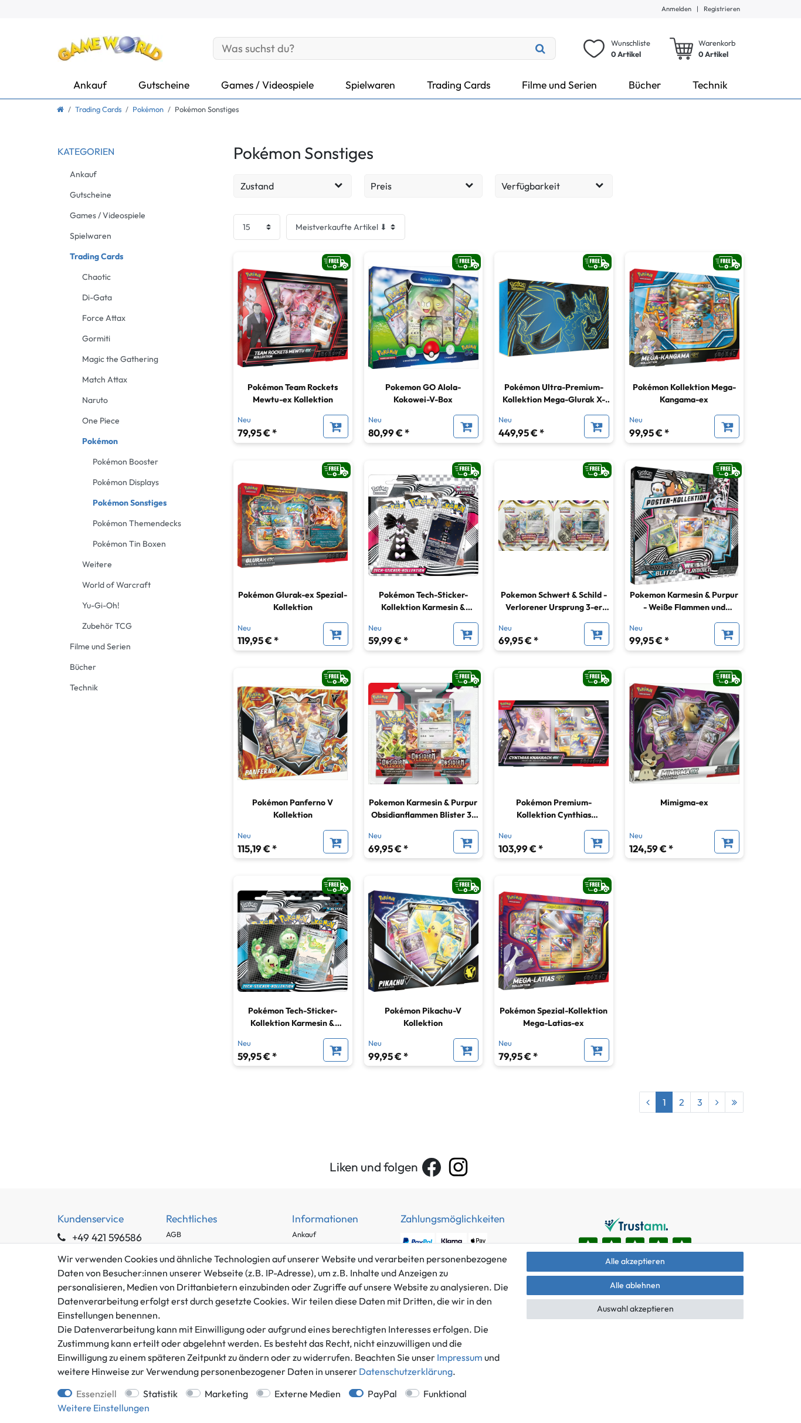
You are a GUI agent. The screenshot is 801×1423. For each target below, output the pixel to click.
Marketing (226, 1394)
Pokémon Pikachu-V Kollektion (423, 1016)
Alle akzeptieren (635, 1261)
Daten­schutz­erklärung (406, 1371)
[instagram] (458, 1167)
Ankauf (90, 85)
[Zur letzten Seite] (734, 1102)
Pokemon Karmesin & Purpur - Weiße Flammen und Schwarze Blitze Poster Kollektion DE (684, 601)
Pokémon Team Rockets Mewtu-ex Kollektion (292, 393)
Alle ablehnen (635, 1285)
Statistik (160, 1394)
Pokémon (148, 109)
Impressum (460, 1357)
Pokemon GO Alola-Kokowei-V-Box (423, 393)
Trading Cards (458, 85)
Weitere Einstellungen (103, 1408)
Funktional (445, 1394)
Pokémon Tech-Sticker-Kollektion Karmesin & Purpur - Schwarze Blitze (293, 1017)
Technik (710, 85)
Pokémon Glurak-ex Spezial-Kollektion (292, 600)
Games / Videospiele (267, 85)
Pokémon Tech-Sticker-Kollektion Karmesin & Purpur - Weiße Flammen (423, 601)
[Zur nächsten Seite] (716, 1102)
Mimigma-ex (684, 802)
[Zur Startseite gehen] (60, 109)
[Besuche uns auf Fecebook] (431, 1167)
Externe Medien (307, 1394)
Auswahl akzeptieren (635, 1308)
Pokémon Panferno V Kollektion (292, 808)
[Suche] (540, 48)
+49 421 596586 (106, 1237)
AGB (173, 1234)
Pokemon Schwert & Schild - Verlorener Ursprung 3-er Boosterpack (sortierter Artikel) (554, 601)
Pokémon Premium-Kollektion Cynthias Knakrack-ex (554, 809)
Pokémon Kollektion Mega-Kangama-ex (684, 393)
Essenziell (96, 1394)
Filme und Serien (559, 85)
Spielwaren (370, 85)
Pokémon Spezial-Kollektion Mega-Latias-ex (553, 1016)
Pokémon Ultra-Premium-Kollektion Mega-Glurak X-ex (554, 394)
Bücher (645, 85)
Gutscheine (163, 85)
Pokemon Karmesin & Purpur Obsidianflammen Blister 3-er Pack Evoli (423, 809)
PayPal (382, 1394)
